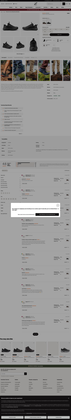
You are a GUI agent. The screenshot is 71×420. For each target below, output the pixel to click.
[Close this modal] (58, 205)
